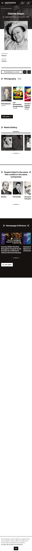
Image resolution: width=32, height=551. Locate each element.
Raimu (3, 197)
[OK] (16, 548)
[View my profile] (28, 3)
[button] (21, 137)
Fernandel (17, 197)
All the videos (7, 264)
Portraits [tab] (16, 131)
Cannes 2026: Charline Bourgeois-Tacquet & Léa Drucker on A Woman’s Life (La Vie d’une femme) (11, 250)
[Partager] (25, 72)
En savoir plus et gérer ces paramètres (12, 544)
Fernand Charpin (27, 198)
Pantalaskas (6, 104)
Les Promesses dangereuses (18, 104)
